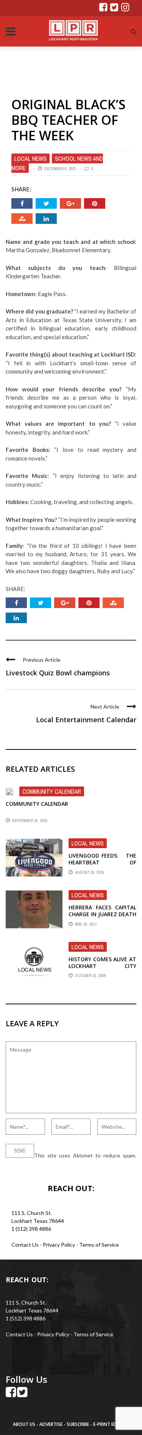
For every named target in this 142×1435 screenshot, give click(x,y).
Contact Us (25, 1244)
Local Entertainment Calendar (86, 719)
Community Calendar (51, 791)
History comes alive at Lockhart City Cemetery (102, 966)
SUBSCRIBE (78, 1424)
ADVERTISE (50, 1424)
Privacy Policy (59, 1244)
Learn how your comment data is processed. (57, 1163)
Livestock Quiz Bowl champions (58, 672)
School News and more (57, 163)
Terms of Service (99, 1244)
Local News (30, 158)
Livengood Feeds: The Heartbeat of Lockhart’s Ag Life (102, 862)
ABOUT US (24, 1424)
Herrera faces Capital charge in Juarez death (102, 911)
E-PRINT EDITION (111, 1424)
